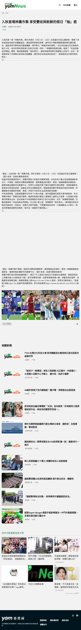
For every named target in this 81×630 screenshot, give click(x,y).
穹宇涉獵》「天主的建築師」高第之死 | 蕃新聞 (40, 557)
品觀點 (4, 27)
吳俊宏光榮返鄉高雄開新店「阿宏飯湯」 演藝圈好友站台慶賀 (14, 558)
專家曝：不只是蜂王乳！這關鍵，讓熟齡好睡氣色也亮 (66, 586)
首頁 (3, 13)
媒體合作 (43, 624)
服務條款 (43, 620)
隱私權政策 (54, 620)
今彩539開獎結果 (36, 584)
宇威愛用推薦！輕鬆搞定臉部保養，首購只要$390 (66, 557)
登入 (76, 5)
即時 (7, 13)
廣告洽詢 (65, 620)
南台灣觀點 (7, 324)
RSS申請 (66, 5)
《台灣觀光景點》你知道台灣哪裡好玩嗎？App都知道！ (14, 586)
